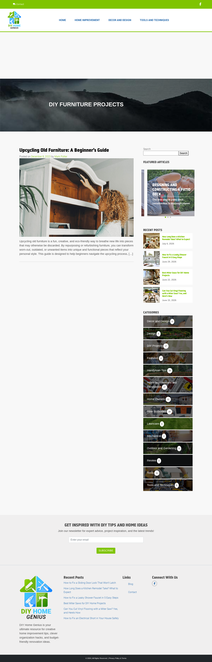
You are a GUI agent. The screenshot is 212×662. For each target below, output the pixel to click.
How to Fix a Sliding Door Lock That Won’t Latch (90, 582)
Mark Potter (60, 156)
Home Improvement (87, 20)
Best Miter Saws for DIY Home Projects (85, 603)
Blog (130, 584)
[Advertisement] (106, 55)
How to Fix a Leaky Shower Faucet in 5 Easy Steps (91, 597)
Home (62, 20)
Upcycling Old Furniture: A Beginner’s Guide (64, 150)
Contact (20, 4)
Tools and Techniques (154, 20)
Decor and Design (119, 20)
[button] (165, 217)
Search (147, 148)
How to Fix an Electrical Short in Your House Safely (91, 618)
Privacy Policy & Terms (117, 658)
